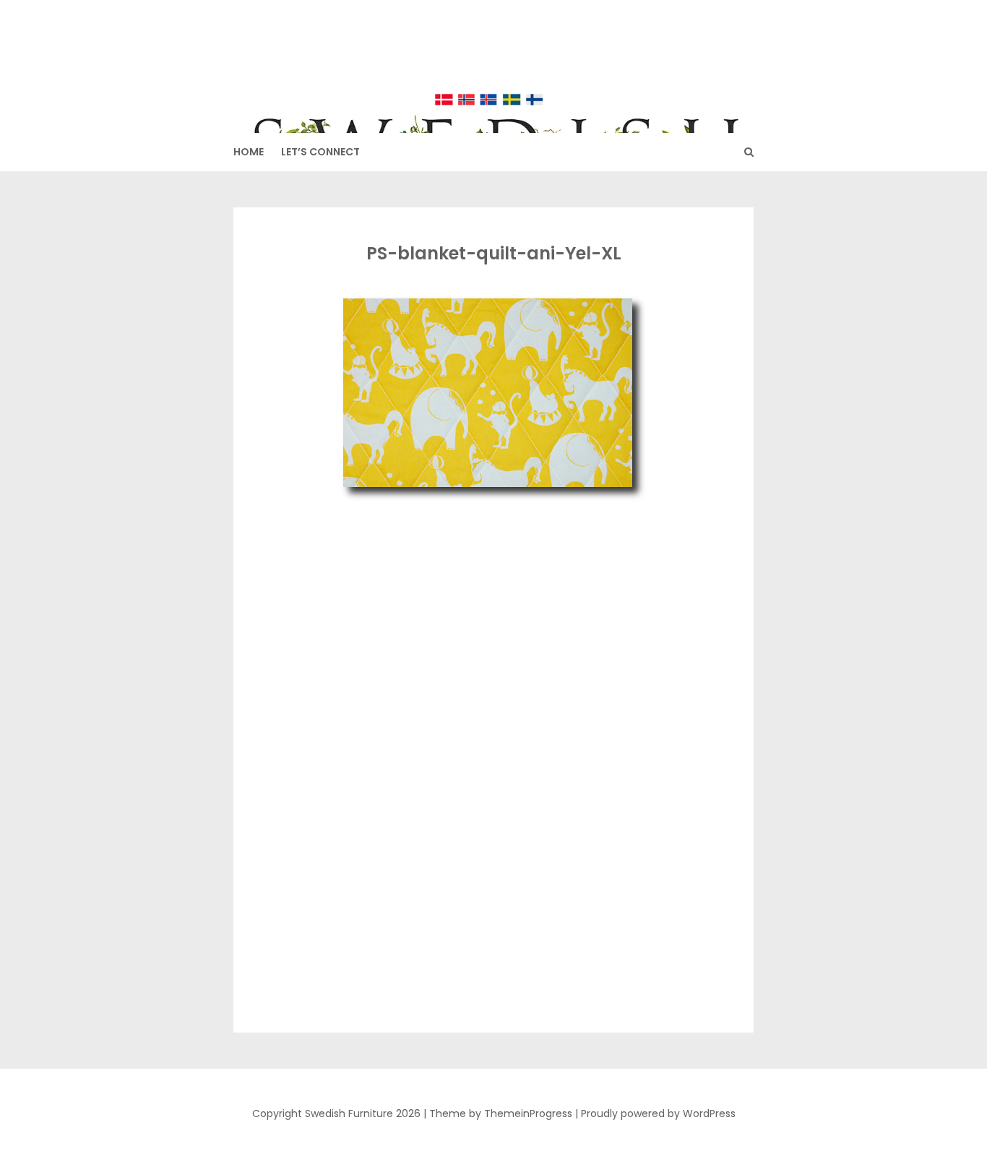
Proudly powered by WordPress (658, 1113)
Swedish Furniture (494, 58)
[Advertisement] (490, 613)
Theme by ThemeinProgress (500, 1113)
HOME (248, 152)
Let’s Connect (320, 152)
